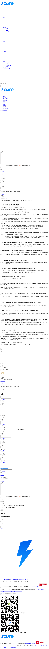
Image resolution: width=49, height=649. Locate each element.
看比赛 (4, 27)
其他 (2, 420)
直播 (4, 104)
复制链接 (3, 471)
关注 (2, 375)
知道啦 (2, 481)
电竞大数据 (5, 98)
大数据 (7, 31)
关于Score (3, 579)
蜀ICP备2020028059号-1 (33, 586)
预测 (4, 41)
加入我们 (12, 579)
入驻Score (7, 579)
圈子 (4, 101)
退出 (6, 110)
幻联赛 (7, 64)
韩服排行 (5, 51)
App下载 (25, 579)
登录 (2, 81)
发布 (2, 528)
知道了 (2, 166)
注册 (4, 81)
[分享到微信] (1, 468)
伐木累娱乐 (8, 65)
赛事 (7, 30)
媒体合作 (16, 579)
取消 (4, 399)
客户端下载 (5, 108)
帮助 (7, 66)
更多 (4, 61)
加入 (2, 176)
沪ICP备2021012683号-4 (16, 591)
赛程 (7, 28)
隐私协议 (20, 579)
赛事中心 (5, 100)
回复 (2, 399)
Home (4, 79)
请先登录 (3, 401)
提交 (2, 424)
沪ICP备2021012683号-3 (6, 591)
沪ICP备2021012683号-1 (43, 589)
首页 (4, 17)
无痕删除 (3, 449)
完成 (2, 510)
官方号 (7, 62)
